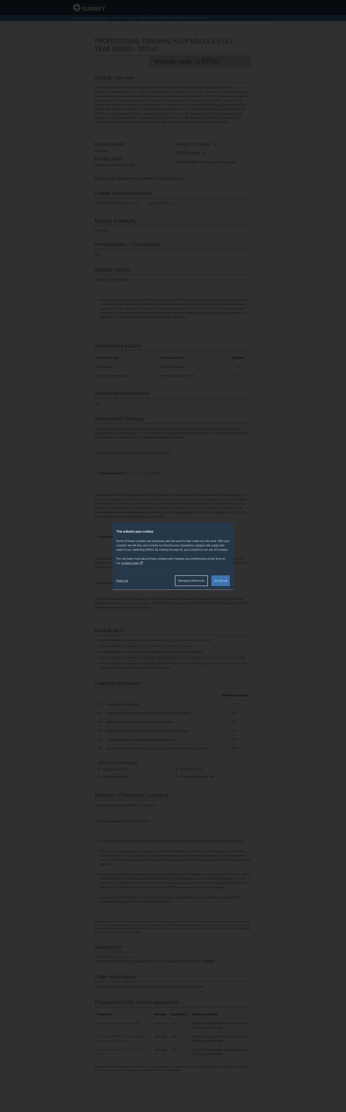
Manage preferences (191, 580)
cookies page (130, 563)
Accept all (220, 580)
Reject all (122, 580)
